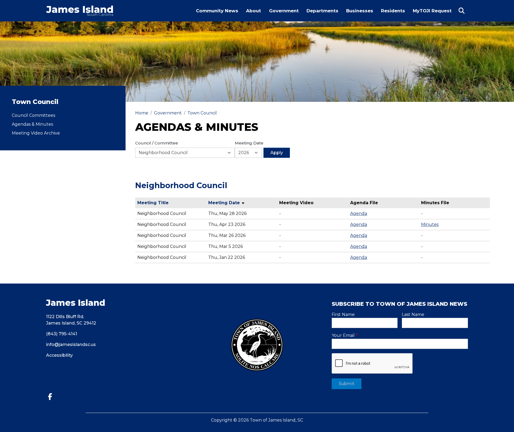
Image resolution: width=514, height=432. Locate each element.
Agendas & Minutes (32, 124)
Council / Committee (156, 143)
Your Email (343, 335)
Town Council (202, 113)
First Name (343, 314)
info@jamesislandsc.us (71, 344)
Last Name (413, 314)
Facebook (52, 396)
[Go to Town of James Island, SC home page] (79, 8)
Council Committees (33, 115)
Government (284, 10)
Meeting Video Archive (36, 133)
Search (461, 11)
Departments (322, 10)
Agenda (358, 213)
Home (141, 113)
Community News (217, 10)
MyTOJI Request (434, 14)
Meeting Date (249, 143)
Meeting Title (153, 202)
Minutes (430, 224)
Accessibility (59, 355)
